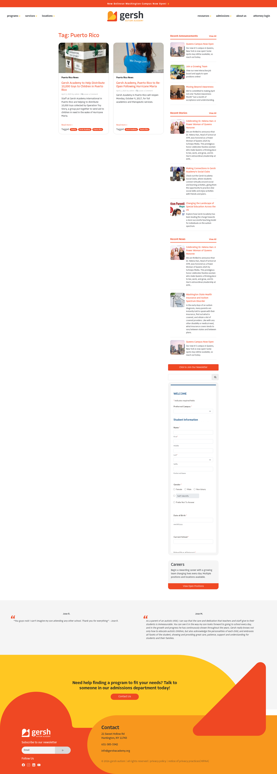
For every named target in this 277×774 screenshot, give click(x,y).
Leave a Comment (91, 94)
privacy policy (158, 761)
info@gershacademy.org (115, 751)
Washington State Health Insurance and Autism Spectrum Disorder (199, 297)
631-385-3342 (109, 744)
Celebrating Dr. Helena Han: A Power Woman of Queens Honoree (201, 124)
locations (47, 16)
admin (76, 94)
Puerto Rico (97, 129)
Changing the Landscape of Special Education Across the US (201, 206)
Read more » (67, 125)
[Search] (215, 377)
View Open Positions (193, 586)
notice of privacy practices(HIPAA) (188, 761)
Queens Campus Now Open (200, 44)
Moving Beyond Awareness (200, 87)
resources (203, 16)
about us (241, 16)
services (30, 16)
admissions (222, 16)
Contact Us (124, 696)
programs (12, 16)
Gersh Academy (84, 129)
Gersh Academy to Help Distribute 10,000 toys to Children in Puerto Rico (83, 86)
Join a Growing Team (196, 67)
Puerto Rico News (69, 78)
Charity (73, 129)
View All (212, 36)
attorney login (261, 16)
